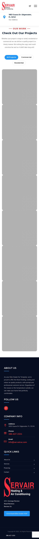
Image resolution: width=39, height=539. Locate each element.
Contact (6, 472)
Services (6, 464)
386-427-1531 (15, 434)
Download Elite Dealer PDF (16, 514)
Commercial (26, 57)
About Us (7, 460)
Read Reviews (9, 504)
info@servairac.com (17, 442)
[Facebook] (6, 408)
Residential (19, 63)
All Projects (11, 57)
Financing (7, 468)
